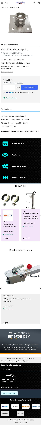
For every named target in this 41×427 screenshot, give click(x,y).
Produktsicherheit (7, 72)
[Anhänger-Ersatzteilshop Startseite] (20, 2)
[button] (34, 2)
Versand (20, 83)
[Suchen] (6, 2)
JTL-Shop (24, 422)
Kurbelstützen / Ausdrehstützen (22, 55)
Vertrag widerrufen (9, 393)
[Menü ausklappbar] (2, 2)
